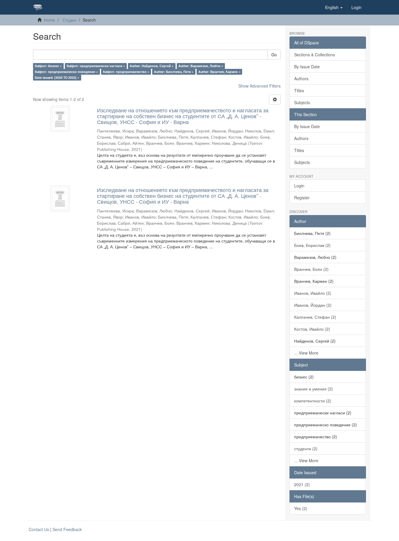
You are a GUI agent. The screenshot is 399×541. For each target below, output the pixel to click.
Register (302, 197)
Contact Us (39, 529)
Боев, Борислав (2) (312, 245)
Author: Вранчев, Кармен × (219, 71)
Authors (301, 78)
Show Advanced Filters (259, 86)
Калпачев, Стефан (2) (315, 317)
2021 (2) (302, 484)
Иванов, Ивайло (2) (312, 293)
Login (299, 186)
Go (274, 54)
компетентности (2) (312, 401)
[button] (334, 7)
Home (49, 20)
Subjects (302, 102)
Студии (69, 20)
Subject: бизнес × (48, 66)
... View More (306, 353)
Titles (299, 90)
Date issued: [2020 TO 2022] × (57, 77)
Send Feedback (67, 529)
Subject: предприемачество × (126, 71)
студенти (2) (306, 448)
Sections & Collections (314, 54)
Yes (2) (300, 508)
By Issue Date (307, 66)
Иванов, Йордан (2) (313, 305)
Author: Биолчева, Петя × (173, 71)
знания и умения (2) (313, 389)
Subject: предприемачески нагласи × (96, 66)
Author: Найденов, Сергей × (152, 66)
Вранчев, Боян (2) (311, 269)
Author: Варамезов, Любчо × (200, 66)
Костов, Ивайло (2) (312, 329)
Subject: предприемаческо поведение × (66, 71)
